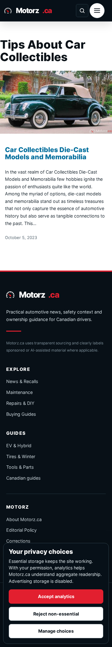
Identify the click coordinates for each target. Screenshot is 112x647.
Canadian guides (23, 478)
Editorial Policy (21, 530)
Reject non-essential (56, 613)
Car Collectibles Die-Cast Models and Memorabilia (47, 153)
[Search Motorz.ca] (82, 10)
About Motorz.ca (24, 519)
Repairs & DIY (20, 403)
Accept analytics (56, 596)
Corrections (18, 541)
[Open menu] (97, 10)
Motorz (34, 10)
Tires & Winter (20, 456)
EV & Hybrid (18, 445)
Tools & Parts (20, 467)
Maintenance (19, 392)
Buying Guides (21, 414)
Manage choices (56, 631)
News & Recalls (22, 381)
